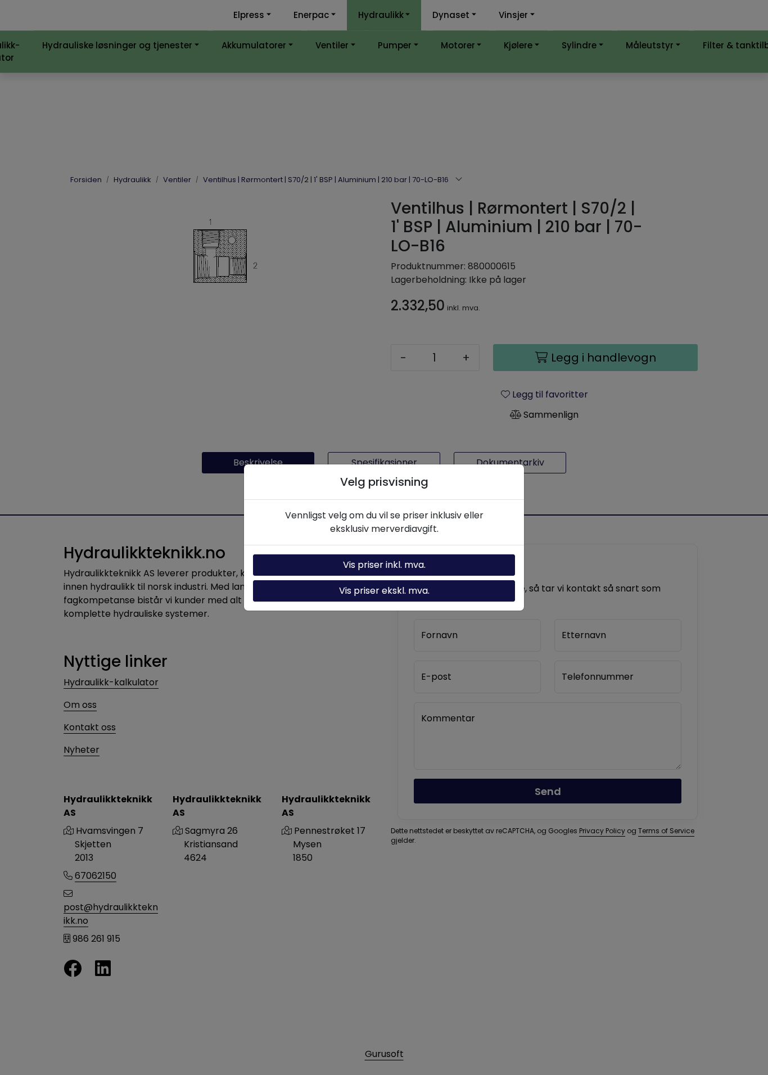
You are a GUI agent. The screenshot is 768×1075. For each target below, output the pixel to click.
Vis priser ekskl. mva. (384, 590)
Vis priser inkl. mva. (384, 564)
